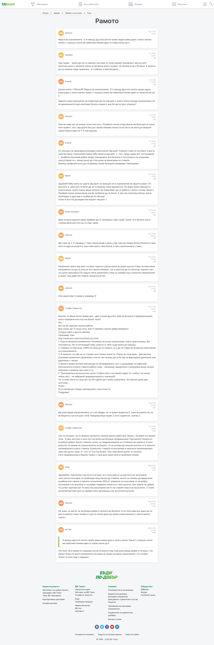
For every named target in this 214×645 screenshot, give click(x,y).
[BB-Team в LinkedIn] (117, 627)
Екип (77, 599)
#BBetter (145, 589)
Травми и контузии (73, 13)
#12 (154, 431)
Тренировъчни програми (119, 606)
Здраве (56, 13)
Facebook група (148, 595)
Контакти (79, 611)
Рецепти (112, 602)
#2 (154, 84)
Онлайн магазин (49, 603)
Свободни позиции (84, 602)
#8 (154, 261)
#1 (155, 58)
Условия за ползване (84, 634)
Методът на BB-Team (85, 592)
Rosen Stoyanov (72, 212)
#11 (154, 408)
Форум (45, 13)
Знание (112, 586)
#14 (154, 506)
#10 (154, 311)
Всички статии (114, 619)
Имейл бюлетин (82, 605)
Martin (68, 176)
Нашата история (82, 589)
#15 (154, 533)
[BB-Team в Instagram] (107, 627)
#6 (154, 215)
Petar (67, 467)
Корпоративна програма (53, 599)
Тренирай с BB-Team (51, 593)
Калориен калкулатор (118, 596)
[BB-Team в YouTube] (112, 627)
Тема (89, 13)
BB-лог (78, 608)
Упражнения (113, 609)
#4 (154, 146)
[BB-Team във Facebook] (97, 627)
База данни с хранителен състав (123, 599)
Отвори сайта (65, 332)
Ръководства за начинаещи (120, 590)
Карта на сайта (132, 634)
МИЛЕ (68, 258)
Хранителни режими (117, 594)
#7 (155, 238)
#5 (154, 179)
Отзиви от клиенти (83, 595)
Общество (146, 586)
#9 (154, 291)
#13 (154, 470)
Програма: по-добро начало (55, 590)
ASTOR (68, 529)
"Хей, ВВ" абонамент (51, 595)
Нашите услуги (50, 586)
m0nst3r (68, 33)
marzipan (69, 55)
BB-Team (80, 586)
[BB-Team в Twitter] (102, 627)
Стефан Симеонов (73, 308)
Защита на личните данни (109, 634)
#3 (154, 119)
